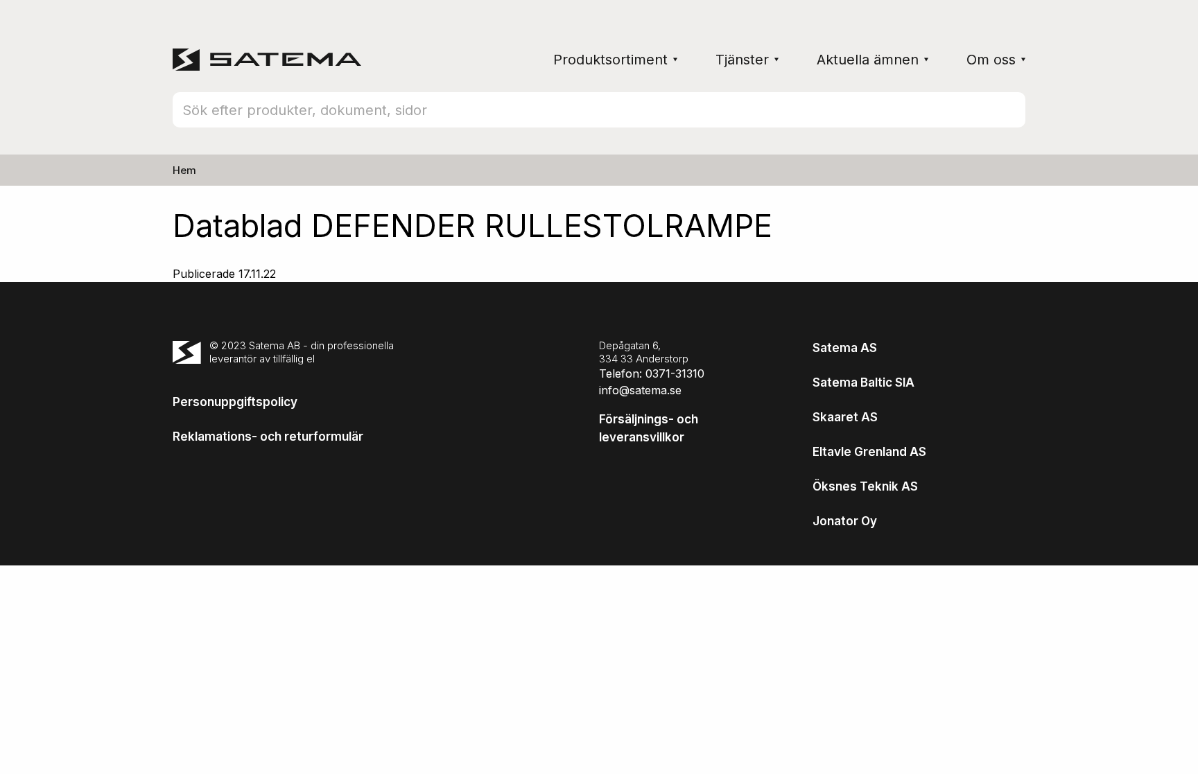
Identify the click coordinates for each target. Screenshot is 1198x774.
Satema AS (845, 348)
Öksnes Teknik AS (865, 486)
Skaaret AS (845, 417)
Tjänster (742, 59)
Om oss (991, 59)
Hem (184, 170)
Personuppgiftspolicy (235, 402)
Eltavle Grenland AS (869, 452)
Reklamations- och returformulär (268, 436)
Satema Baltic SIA (863, 382)
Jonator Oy (845, 521)
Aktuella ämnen (868, 59)
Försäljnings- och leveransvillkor (648, 428)
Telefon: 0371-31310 (651, 373)
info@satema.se (640, 390)
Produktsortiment (610, 59)
